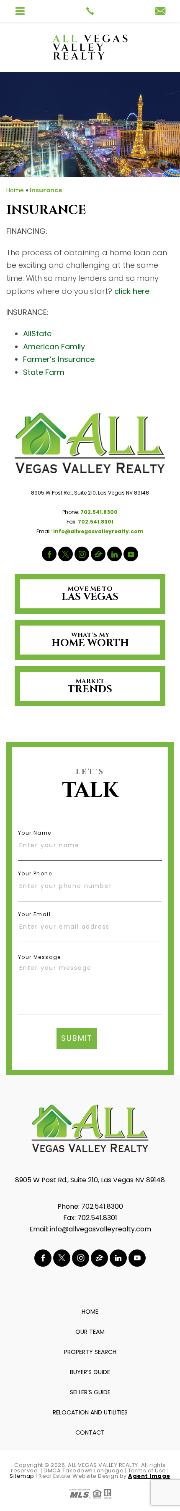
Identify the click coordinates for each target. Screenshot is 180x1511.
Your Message (39, 957)
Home (90, 1311)
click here (131, 291)
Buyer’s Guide (90, 1372)
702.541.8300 (102, 1206)
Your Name (34, 832)
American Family (54, 346)
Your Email (34, 914)
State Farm (43, 372)
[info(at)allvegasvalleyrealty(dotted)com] (160, 11)
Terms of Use (147, 1470)
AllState (37, 333)
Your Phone (35, 873)
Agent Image (149, 1476)
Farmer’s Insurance (59, 359)
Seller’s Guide (90, 1392)
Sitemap (22, 1476)
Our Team (90, 1332)
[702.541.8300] (90, 11)
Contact (90, 1432)
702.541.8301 (97, 1218)
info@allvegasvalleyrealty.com (100, 1229)
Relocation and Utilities (90, 1412)
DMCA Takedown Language (83, 1470)
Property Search (90, 1352)
